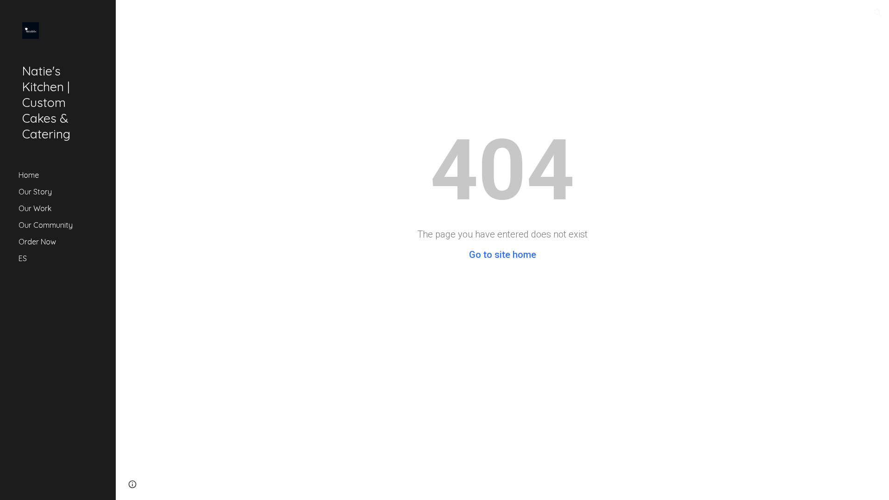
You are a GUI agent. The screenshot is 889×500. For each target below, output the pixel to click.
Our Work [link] (35, 208)
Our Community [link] (46, 225)
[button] (878, 13)
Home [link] (29, 175)
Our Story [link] (35, 191)
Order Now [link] (37, 241)
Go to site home (502, 254)
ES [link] (23, 258)
